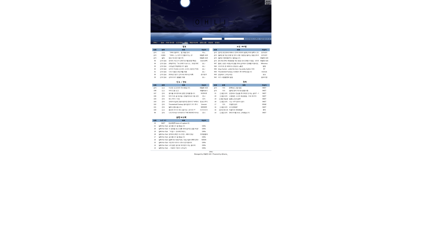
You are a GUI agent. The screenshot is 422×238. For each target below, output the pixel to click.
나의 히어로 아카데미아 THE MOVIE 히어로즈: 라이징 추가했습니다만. (193, 112)
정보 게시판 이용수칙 (176, 58)
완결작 (268, 4)
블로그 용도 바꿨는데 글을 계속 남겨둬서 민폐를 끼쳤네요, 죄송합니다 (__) (244, 63)
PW (223, 39)
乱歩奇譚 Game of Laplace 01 (179, 123)
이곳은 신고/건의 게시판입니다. (179, 88)
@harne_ (224, 154)
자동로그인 (252, 39)
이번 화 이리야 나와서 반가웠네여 (180, 142)
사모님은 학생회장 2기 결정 (178, 66)
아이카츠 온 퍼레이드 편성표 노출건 (230, 66)
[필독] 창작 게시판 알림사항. (239, 90)
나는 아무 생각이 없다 (236, 101)
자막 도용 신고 (174, 90)
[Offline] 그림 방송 (235, 88)
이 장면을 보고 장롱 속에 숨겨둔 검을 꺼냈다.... (185, 129)
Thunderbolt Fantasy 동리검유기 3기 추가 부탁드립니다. (188, 104)
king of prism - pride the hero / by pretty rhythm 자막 (236, 69)
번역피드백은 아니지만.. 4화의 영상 (181, 134)
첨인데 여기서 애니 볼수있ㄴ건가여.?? (182, 110)
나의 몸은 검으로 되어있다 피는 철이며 (182, 145)
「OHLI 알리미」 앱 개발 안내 (179, 52)
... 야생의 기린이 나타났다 (178, 148)
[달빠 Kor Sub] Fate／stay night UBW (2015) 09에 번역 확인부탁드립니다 (194, 140)
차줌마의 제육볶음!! (236, 110)
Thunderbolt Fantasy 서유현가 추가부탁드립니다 (235, 72)
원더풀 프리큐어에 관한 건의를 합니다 (182, 93)
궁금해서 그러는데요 (225, 74)
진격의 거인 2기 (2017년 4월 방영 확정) (182, 61)
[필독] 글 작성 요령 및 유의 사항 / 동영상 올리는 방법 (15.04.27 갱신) (242, 55)
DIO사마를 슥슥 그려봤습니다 (239, 112)
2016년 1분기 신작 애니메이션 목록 (181, 74)
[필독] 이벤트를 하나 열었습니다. (229, 58)
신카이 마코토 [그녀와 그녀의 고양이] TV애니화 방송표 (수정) (190, 69)
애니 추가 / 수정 (174, 99)
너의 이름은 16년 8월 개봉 (178, 72)
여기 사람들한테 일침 (225, 77)
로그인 (246, 39)
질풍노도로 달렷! (235, 99)
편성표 (268, 1)
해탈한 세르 (207, 154)
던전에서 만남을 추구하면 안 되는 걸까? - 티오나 (246, 93)
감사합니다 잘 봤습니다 (177, 126)
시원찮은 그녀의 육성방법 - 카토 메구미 (242, 96)
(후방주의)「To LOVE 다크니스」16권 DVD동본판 (186, 63)
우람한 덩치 (233, 104)
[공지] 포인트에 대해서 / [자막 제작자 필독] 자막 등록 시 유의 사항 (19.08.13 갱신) (246, 52)
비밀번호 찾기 (266, 39)
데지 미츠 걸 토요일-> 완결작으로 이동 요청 (184, 96)
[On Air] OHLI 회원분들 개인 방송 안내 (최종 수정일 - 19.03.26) (240, 61)
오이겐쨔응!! (233, 107)
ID (201, 39)
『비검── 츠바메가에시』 (178, 131)
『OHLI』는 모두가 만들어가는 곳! (181, 55)
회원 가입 (259, 39)
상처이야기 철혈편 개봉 (177, 77)
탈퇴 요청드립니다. (175, 107)
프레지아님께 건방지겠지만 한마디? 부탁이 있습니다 (187, 101)
